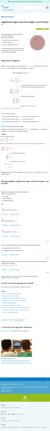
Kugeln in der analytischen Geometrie (12, 293)
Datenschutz (4, 427)
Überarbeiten (40, 29)
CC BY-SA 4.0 (11, 320)
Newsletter (4, 414)
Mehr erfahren (7, 391)
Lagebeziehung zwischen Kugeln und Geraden (14, 298)
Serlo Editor (4, 420)
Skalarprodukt (32, 106)
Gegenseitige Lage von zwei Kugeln (11, 305)
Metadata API (10, 420)
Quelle (47, 241)
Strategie (4, 214)
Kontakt (8, 407)
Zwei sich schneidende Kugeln (10, 312)
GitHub (15, 414)
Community (21, 414)
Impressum (44, 427)
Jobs (11, 414)
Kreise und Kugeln (8, 17)
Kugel (4, 36)
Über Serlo (3, 407)
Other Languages (15, 407)
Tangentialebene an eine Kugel (10, 296)
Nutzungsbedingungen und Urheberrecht (30, 427)
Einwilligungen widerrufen (14, 427)
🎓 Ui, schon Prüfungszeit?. (25, 1)
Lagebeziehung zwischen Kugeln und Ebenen (14, 300)
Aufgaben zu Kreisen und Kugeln (10, 278)
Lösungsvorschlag (14, 214)
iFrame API (16, 420)
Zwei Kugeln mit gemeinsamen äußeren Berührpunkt (16, 307)
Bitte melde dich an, (6, 331)
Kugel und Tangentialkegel (9, 303)
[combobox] (30, 7)
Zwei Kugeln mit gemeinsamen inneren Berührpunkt (16, 310)
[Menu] (47, 7)
